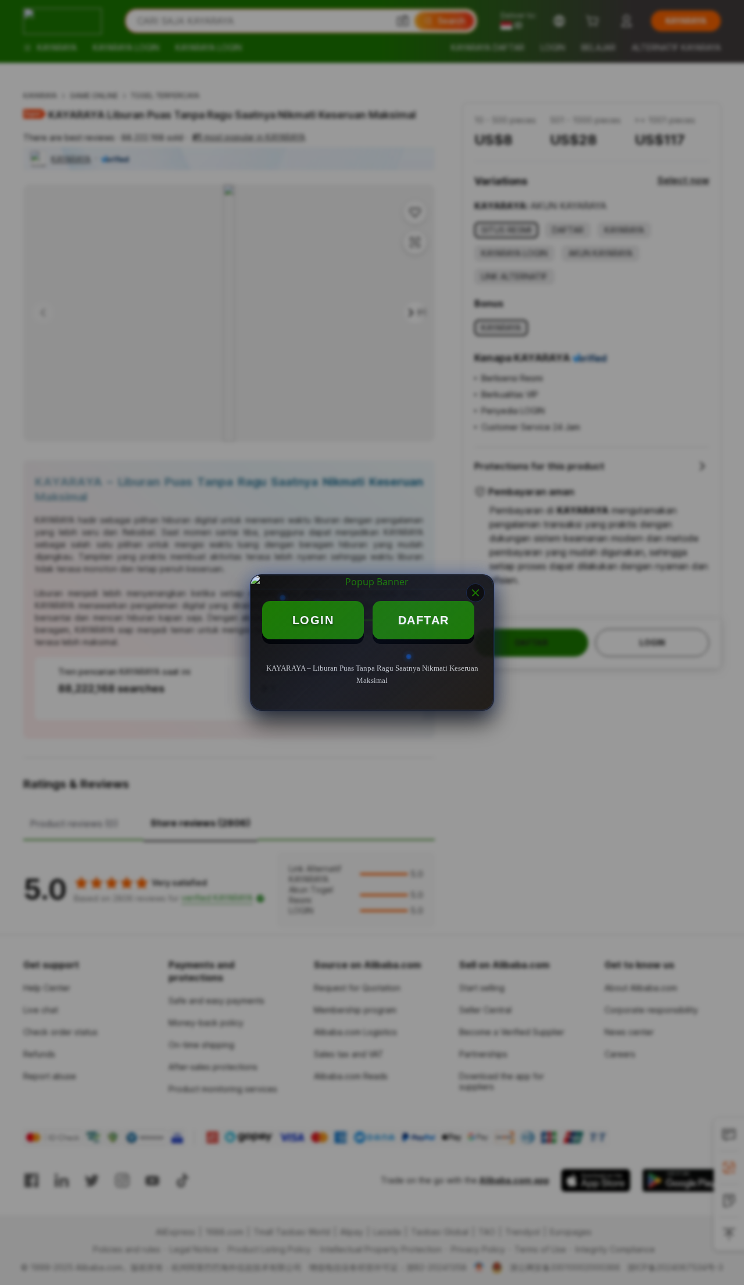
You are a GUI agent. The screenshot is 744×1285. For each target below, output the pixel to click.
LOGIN (313, 620)
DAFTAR (423, 620)
